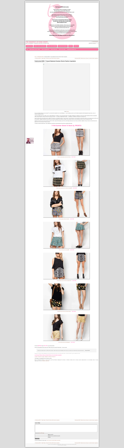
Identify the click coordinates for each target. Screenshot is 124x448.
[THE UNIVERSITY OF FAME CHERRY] (62, 21)
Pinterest (50, 356)
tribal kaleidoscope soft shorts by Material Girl (64, 280)
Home (35, 56)
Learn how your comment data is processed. (53, 440)
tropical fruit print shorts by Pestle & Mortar (64, 311)
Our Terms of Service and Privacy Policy (71, 444)
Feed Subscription (95, 41)
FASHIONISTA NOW (40, 56)
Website (49, 437)
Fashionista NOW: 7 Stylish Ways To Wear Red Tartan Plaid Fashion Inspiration (47, 58)
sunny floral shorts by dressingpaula (64, 342)
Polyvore (53, 356)
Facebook (39, 356)
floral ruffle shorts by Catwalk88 (64, 249)
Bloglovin (46, 356)
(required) (50, 434)
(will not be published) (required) (54, 435)
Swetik (68, 111)
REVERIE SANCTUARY (45, 360)
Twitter (36, 356)
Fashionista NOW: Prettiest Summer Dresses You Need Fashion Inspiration (86, 58)
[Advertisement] (62, 53)
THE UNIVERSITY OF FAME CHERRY (37, 42)
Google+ (43, 356)
